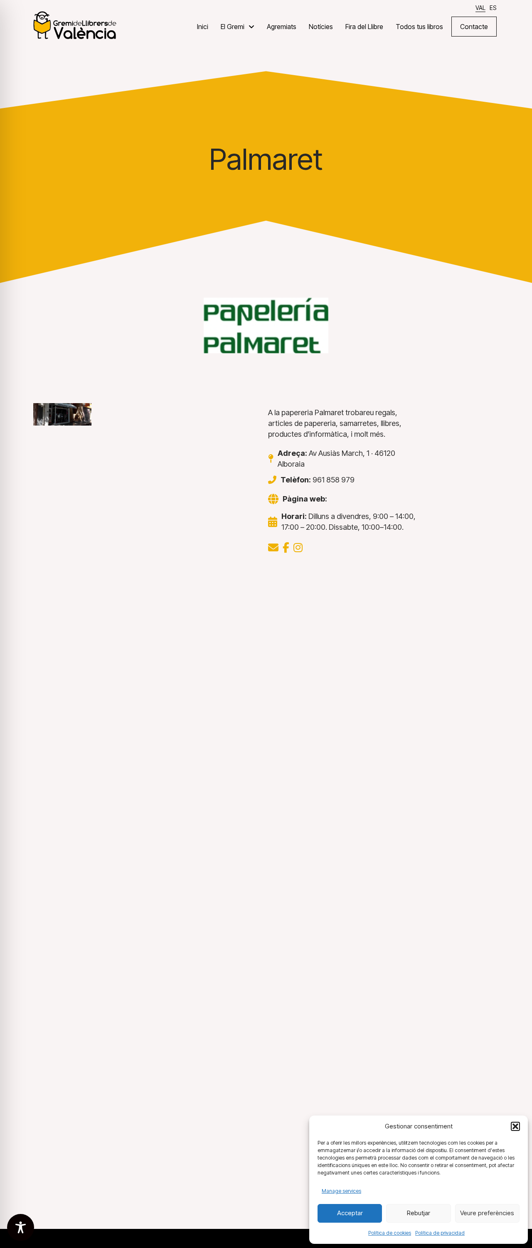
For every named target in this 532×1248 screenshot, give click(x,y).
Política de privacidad (440, 1233)
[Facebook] (286, 547)
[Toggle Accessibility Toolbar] (20, 1227)
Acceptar (350, 1213)
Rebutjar (418, 1213)
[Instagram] (298, 547)
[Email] (273, 547)
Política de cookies (389, 1233)
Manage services (341, 1191)
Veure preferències (487, 1213)
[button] (515, 1126)
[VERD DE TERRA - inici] (74, 24)
